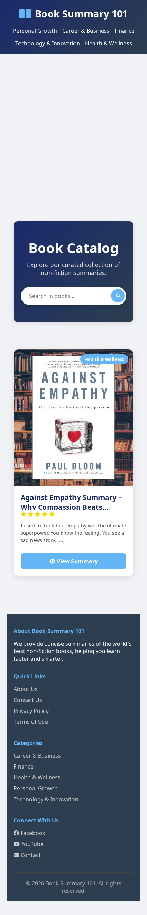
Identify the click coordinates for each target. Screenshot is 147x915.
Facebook (32, 833)
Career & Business (85, 30)
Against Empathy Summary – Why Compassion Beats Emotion (71, 507)
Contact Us (28, 700)
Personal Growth (35, 30)
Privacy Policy (31, 711)
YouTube (31, 844)
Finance (124, 30)
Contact (30, 855)
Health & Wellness (108, 43)
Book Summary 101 (81, 13)
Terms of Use (31, 722)
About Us (26, 689)
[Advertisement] (73, 144)
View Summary (76, 561)
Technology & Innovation (47, 43)
